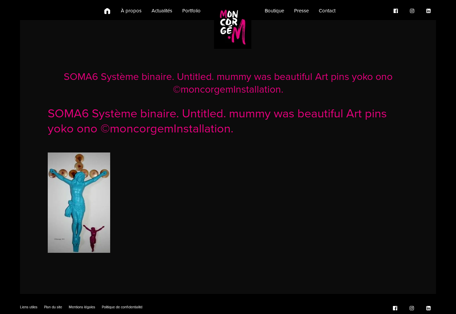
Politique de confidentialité (122, 307)
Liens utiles (28, 307)
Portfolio (191, 11)
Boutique (274, 11)
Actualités (162, 11)
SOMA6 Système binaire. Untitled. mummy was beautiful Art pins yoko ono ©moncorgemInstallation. (228, 83)
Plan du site (53, 307)
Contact (327, 11)
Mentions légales (82, 307)
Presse (301, 11)
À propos (131, 11)
